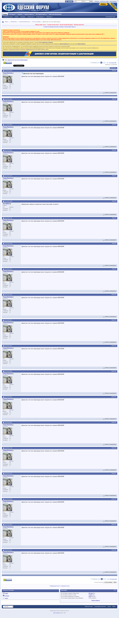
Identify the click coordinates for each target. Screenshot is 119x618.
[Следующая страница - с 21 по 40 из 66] (107, 63)
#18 (115, 499)
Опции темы (113, 68)
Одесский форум (57, 612)
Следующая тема (65, 586)
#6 (115, 201)
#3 (115, 124)
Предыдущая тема (54, 586)
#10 (115, 294)
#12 (115, 345)
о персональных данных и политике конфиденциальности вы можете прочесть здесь (28, 49)
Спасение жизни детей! (53, 24)
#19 (115, 524)
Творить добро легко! (40, 24)
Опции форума (39, 16)
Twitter (6, 598)
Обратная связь (89, 606)
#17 (115, 473)
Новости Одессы (29, 14)
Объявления (13, 21)
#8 (115, 243)
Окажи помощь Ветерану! (66, 24)
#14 (115, 396)
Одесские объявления (55, 14)
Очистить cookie (104, 1)
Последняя (112, 62)
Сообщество (30, 16)
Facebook (7, 596)
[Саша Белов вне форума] (7, 79)
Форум (5, 14)
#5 (115, 175)
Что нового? (12, 14)
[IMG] (90, 596)
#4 (115, 150)
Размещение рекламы (100, 606)
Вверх (113, 70)
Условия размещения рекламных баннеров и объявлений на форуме (60, 26)
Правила (20, 14)
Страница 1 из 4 (96, 62)
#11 (115, 320)
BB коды (91, 593)
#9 (115, 269)
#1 (115, 70)
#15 (115, 422)
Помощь (97, 1)
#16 (115, 447)
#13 (115, 371)
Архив (109, 606)
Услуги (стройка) (36, 21)
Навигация (48, 16)
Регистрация (113, 1)
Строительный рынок (24, 21)
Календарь (22, 16)
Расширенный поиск (110, 16)
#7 (115, 218)
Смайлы (91, 595)
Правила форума (95, 600)
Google (6, 593)
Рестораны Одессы (41, 14)
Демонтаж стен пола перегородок (18, 60)
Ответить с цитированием (110, 92)
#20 (115, 550)
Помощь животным (79, 24)
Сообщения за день (8, 16)
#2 (115, 99)
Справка (17, 16)
